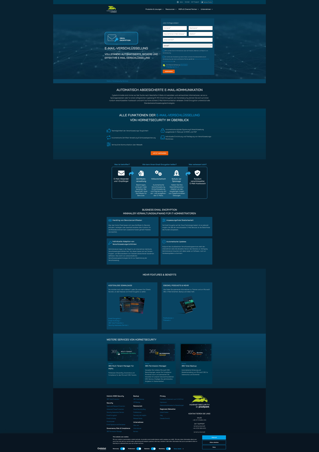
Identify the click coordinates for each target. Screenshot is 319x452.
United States (164, 412)
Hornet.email (110, 421)
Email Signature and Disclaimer (116, 424)
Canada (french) (165, 418)
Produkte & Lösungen (154, 9)
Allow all (214, 437)
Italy (161, 415)
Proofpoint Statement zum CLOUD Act (171, 399)
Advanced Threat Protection (115, 409)
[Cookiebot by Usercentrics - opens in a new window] (102, 449)
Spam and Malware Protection (116, 406)
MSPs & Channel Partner (188, 9)
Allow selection (214, 442)
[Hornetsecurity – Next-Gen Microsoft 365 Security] (111, 9)
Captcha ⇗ (172, 67)
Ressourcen (170, 9)
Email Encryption (112, 415)
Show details (177, 448)
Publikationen (137, 412)
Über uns (136, 425)
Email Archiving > (114, 321)
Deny (214, 447)
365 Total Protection (113, 399)
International (137, 428)
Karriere (135, 431)
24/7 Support (195, 2)
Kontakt (187, 2)
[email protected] (199, 426)
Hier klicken (184, 65)
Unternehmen (206, 9)
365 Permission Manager (155, 366)
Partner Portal (207, 2)
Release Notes (137, 418)
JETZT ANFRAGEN (159, 153)
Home (109, 81)
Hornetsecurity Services (120, 81)
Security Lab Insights (139, 415)
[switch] (138, 448)
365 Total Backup (189, 366)
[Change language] (180, 2)
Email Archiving (111, 418)
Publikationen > (168, 318)
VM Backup (136, 402)
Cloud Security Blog (139, 409)
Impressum (163, 402)
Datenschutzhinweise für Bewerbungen (172, 405)
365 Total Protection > (116, 323)
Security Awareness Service (115, 412)
